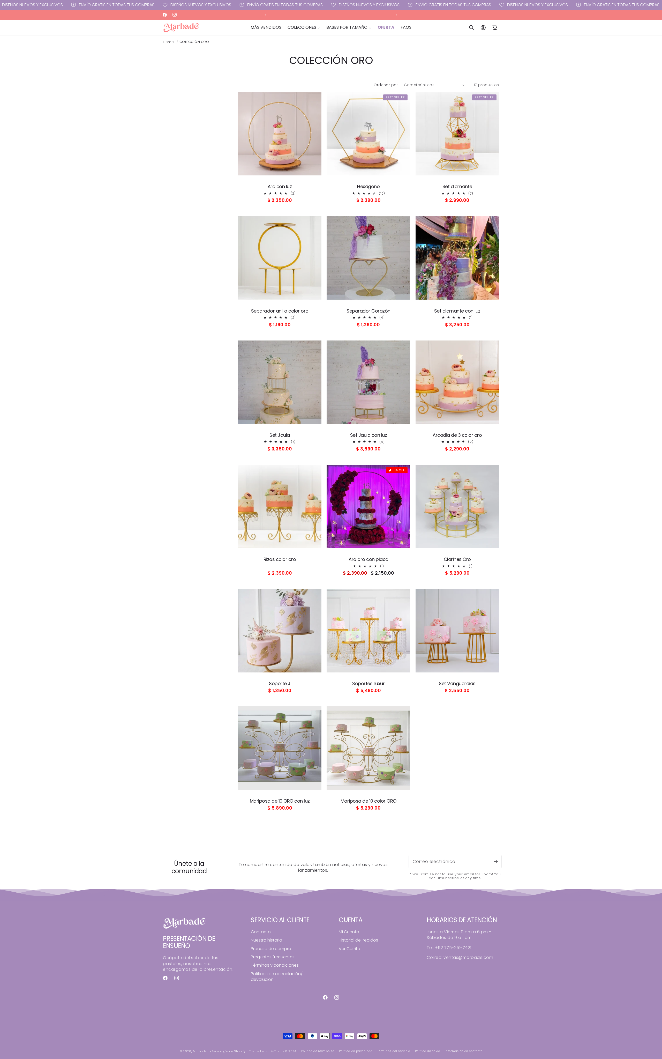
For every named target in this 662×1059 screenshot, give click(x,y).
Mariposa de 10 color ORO (368, 801)
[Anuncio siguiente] (396, 14)
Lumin (274, 1051)
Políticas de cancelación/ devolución (277, 976)
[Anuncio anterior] (265, 14)
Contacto (261, 932)
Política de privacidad (355, 1051)
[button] (303, 27)
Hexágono (368, 186)
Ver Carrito (349, 949)
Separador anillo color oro (280, 311)
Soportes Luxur (368, 683)
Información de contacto (463, 1051)
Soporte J (279, 683)
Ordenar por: (386, 84)
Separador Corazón (368, 311)
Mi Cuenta (349, 932)
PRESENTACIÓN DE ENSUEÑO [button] (189, 942)
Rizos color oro (280, 559)
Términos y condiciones (275, 965)
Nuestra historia (266, 940)
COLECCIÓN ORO (194, 42)
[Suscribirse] (495, 861)
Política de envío (427, 1051)
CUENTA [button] (350, 920)
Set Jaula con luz (368, 435)
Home (168, 42)
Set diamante (457, 186)
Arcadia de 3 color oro (457, 435)
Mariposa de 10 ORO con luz (280, 801)
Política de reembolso (317, 1051)
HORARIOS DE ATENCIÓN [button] (462, 920)
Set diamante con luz (457, 311)
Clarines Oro (457, 559)
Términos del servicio (393, 1051)
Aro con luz (280, 186)
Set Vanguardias (457, 683)
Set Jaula (279, 435)
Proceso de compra (271, 949)
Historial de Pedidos (358, 940)
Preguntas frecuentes (273, 957)
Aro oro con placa (368, 559)
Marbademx (202, 1051)
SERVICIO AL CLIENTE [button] (280, 920)
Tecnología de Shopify (229, 1051)
